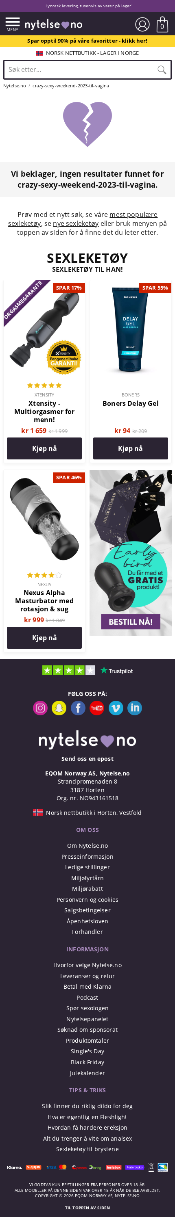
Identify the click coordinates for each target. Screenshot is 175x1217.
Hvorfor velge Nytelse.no (87, 965)
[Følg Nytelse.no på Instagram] (40, 713)
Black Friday (87, 1062)
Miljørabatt (87, 888)
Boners (131, 395)
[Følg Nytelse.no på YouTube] (97, 713)
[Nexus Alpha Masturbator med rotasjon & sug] (44, 474)
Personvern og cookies (87, 899)
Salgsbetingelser (87, 910)
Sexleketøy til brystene (87, 1149)
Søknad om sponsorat (87, 1029)
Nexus (44, 584)
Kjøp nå (44, 448)
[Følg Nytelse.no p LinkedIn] (134, 713)
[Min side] (142, 24)
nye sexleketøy (75, 223)
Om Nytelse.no (87, 845)
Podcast (87, 997)
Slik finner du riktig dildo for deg (87, 1106)
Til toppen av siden (87, 1208)
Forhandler (87, 931)
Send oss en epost (87, 758)
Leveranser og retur (87, 976)
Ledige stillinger (87, 867)
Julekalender (87, 1073)
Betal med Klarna (87, 986)
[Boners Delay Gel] (130, 284)
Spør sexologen (87, 1008)
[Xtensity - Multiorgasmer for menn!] (44, 284)
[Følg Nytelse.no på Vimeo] (116, 713)
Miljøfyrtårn (87, 878)
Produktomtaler (87, 1040)
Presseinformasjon (87, 856)
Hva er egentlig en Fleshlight (87, 1117)
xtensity (44, 395)
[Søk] (162, 69)
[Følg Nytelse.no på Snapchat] (59, 713)
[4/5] (44, 576)
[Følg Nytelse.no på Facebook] (78, 713)
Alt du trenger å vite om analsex (87, 1138)
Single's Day (87, 1051)
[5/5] (44, 386)
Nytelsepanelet (87, 1019)
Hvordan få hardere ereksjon (88, 1127)
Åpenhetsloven (87, 921)
